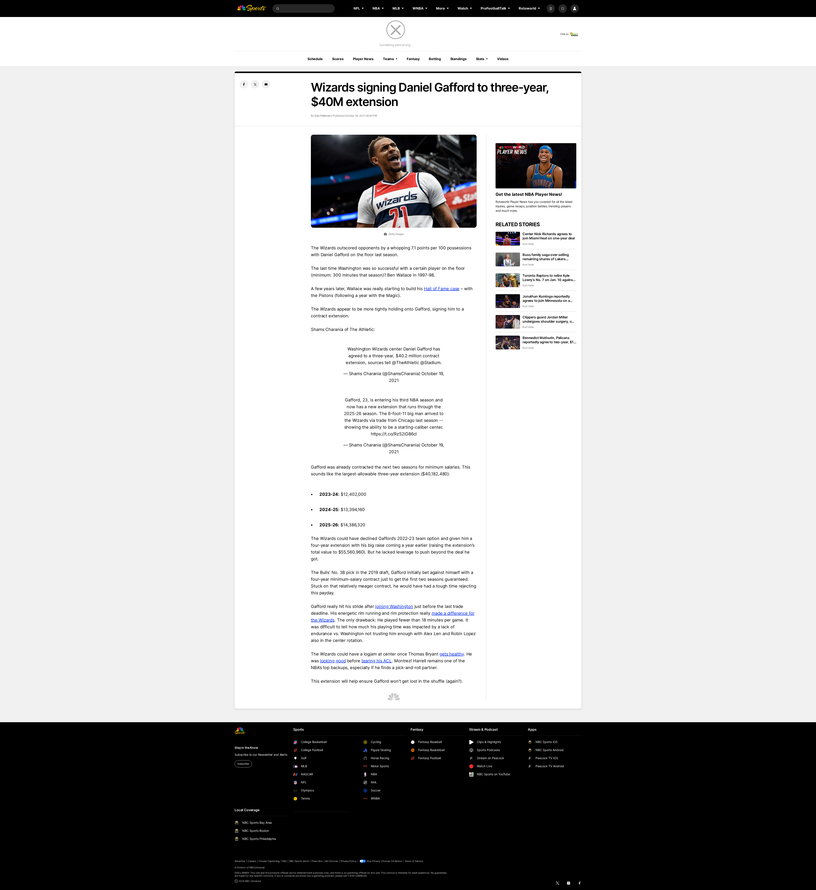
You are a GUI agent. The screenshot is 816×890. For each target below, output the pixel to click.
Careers (252, 861)
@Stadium (430, 362)
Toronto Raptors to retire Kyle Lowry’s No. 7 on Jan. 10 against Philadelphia (548, 277)
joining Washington (394, 606)
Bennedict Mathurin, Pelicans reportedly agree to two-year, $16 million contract (549, 340)
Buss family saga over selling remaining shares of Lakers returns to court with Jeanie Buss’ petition (549, 257)
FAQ (284, 861)
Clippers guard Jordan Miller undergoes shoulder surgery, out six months (549, 319)
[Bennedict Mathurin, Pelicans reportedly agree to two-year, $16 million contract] (508, 342)
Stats (480, 59)
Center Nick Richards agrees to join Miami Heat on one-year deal (549, 236)
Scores (338, 59)
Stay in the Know (246, 747)
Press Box (317, 861)
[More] (551, 8)
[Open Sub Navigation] (363, 8)
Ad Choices (331, 861)
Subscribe (243, 763)
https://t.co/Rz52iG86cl (394, 434)
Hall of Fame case (441, 288)
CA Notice (396, 861)
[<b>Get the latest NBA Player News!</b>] (536, 166)
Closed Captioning (269, 861)
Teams (388, 59)
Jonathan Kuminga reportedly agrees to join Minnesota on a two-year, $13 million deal (546, 298)
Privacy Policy (348, 861)
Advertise (240, 861)
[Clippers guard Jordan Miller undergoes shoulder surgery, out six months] (508, 322)
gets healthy (451, 654)
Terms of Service (414, 861)
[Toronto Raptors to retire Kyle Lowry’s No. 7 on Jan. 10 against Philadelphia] (508, 280)
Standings (458, 59)
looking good (333, 660)
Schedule (315, 59)
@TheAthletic (405, 362)
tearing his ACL (376, 660)
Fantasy (413, 59)
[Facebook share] (244, 84)
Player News (363, 59)
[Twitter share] (255, 84)
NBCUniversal (257, 867)
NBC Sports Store (299, 861)
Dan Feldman (323, 115)
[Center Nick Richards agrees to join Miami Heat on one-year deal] (508, 239)
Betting (435, 59)
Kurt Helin (528, 244)
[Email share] (266, 84)
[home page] (251, 8)
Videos (503, 59)
